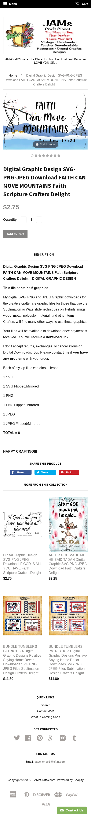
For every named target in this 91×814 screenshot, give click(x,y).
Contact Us (74, 810)
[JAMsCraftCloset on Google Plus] (51, 739)
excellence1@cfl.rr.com (50, 761)
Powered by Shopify (70, 780)
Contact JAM (45, 711)
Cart (84, 4)
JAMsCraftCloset (44, 780)
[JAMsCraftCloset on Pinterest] (40, 739)
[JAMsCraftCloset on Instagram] (62, 739)
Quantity (10, 219)
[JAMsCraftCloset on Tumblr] (74, 739)
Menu (12, 4)
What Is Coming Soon (45, 717)
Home (13, 75)
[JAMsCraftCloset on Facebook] (28, 739)
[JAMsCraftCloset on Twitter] (17, 739)
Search (45, 705)
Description (44, 254)
